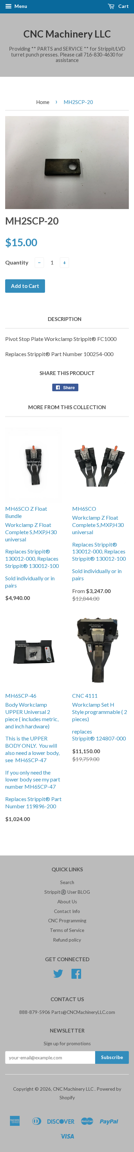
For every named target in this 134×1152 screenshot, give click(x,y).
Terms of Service (67, 930)
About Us (67, 901)
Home (42, 102)
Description (64, 319)
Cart (123, 6)
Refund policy (67, 940)
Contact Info (67, 911)
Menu (20, 6)
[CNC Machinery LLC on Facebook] (76, 976)
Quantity (17, 262)
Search (67, 882)
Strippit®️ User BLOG (67, 892)
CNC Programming (67, 920)
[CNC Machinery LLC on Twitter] (58, 976)
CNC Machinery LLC (67, 34)
